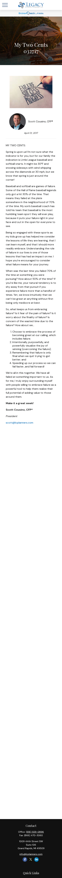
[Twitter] (30, 859)
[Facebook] (25, 859)
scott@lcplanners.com (19, 422)
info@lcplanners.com (31, 854)
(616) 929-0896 (35, 831)
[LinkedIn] (36, 859)
